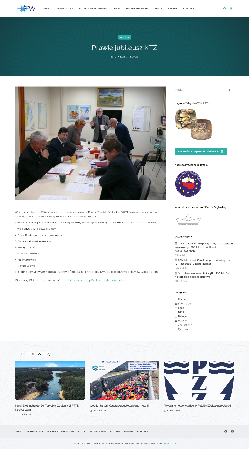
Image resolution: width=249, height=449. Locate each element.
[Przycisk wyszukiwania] (230, 90)
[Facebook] (224, 9)
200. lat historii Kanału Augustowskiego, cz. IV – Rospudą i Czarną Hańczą (203, 262)
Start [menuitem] (47, 8)
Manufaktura (169, 443)
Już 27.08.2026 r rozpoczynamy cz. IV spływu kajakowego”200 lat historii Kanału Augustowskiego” (204, 247)
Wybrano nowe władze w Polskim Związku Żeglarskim (198, 405)
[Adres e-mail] (231, 9)
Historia (182, 299)
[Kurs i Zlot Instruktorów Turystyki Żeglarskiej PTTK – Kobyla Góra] (50, 380)
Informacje (184, 303)
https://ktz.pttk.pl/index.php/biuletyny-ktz (96, 280)
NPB (181, 312)
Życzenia (183, 329)
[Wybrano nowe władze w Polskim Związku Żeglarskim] (199, 380)
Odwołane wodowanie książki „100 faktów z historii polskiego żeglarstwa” (203, 275)
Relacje (124, 37)
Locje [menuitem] (116, 8)
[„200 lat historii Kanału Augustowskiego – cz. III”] (124, 380)
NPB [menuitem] (156, 8)
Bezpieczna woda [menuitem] (137, 8)
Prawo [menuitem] (172, 8)
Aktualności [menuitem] (65, 8)
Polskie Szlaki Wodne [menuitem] (93, 8)
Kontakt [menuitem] (188, 8)
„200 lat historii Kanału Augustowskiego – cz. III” (119, 405)
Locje (181, 307)
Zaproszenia (185, 325)
